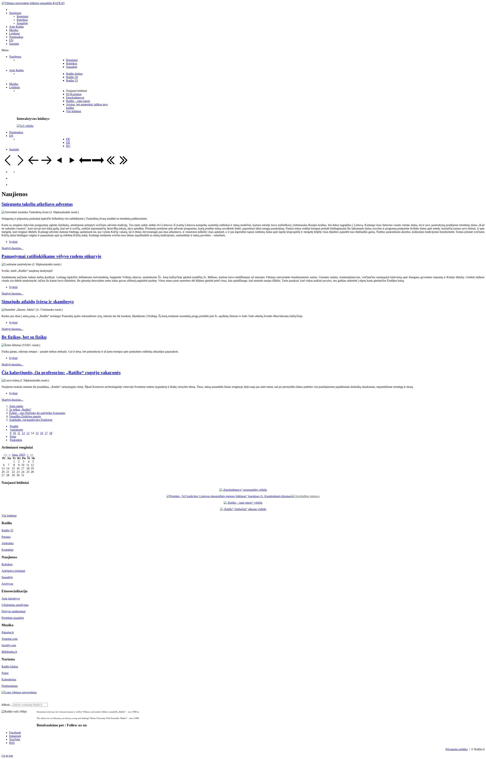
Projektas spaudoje (13, 617)
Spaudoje (7, 577)
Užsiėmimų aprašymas (15, 605)
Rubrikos (7, 564)
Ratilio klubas (10, 666)
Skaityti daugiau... (12, 248)
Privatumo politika (457, 749)
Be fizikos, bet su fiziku (24, 337)
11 (18, 433)
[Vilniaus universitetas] (19, 692)
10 (14, 433)
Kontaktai (7, 549)
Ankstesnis (16, 429)
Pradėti (14, 426)
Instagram (15, 736)
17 (46, 433)
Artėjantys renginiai (13, 570)
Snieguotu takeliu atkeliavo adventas (37, 204)
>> (31, 454)
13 (27, 433)
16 (41, 433)
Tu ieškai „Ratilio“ (20, 409)
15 (37, 433)
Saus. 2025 (18, 454)
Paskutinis (16, 440)
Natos (5, 673)
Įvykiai (13, 241)
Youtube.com (9, 638)
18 (50, 433)
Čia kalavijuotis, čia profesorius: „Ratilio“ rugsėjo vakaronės (61, 372)
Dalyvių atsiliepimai (13, 611)
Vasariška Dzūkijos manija (25, 416)
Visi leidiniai (9, 515)
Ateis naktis (16, 406)
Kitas (13, 436)
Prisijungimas (10, 686)
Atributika (8, 543)
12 (23, 433)
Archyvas (7, 583)
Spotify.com (9, 645)
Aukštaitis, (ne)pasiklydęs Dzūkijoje (30, 419)
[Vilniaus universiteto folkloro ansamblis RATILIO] (33, 3)
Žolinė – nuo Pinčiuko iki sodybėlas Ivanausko (37, 413)
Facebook (15, 732)
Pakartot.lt (8, 632)
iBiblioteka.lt (9, 651)
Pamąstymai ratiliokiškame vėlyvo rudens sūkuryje (51, 256)
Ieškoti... (7, 704)
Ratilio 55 (7, 530)
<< (5, 454)
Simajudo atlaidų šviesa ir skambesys (38, 301)
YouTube (14, 739)
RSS (12, 742)
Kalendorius (9, 679)
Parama (6, 536)
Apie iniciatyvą (11, 598)
